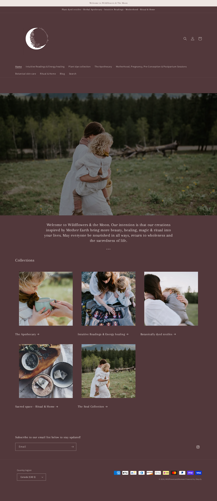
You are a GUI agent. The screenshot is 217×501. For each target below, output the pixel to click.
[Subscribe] (72, 447)
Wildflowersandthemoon (175, 479)
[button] (185, 38)
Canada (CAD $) (28, 477)
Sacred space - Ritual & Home (35, 406)
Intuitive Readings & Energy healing (101, 334)
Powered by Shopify (193, 479)
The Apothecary (25, 334)
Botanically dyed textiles (156, 334)
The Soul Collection (91, 406)
